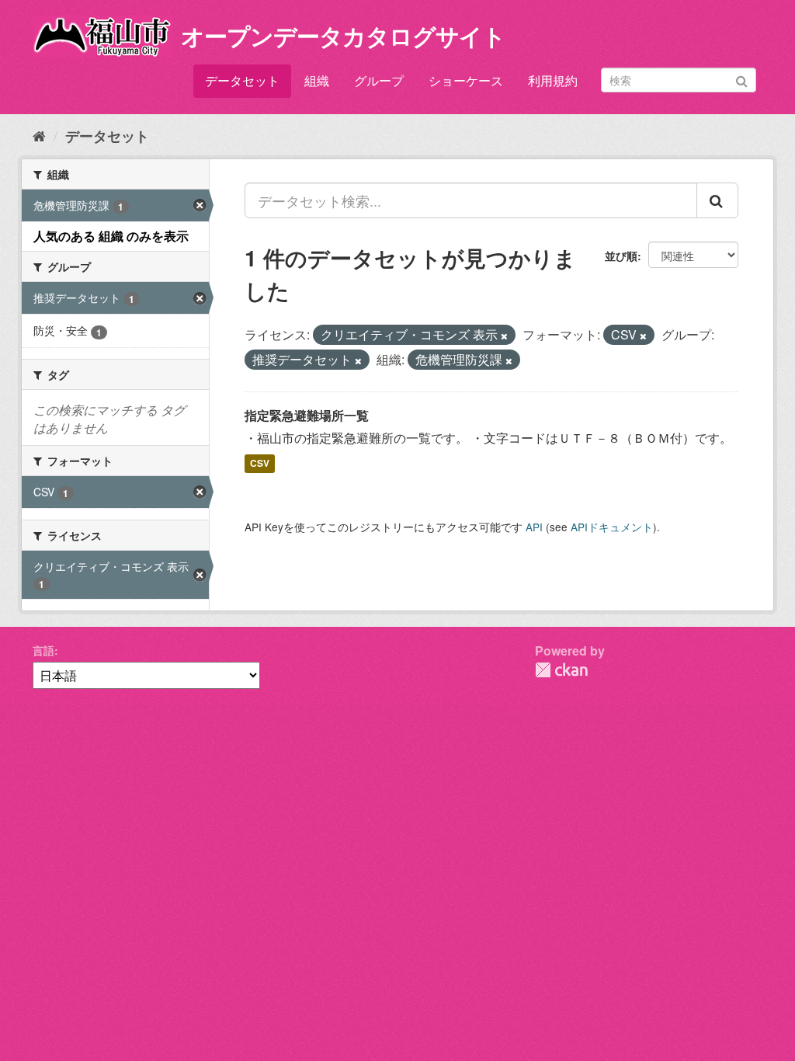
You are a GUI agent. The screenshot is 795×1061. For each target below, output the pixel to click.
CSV (259, 463)
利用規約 (553, 80)
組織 (316, 80)
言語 (43, 650)
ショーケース (466, 80)
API (534, 526)
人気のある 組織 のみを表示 (111, 236)
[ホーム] (39, 135)
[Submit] (741, 78)
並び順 (621, 255)
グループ (379, 80)
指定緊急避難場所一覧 (307, 415)
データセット (242, 80)
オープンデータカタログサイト (343, 35)
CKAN (561, 670)
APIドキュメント (612, 526)
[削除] (504, 335)
